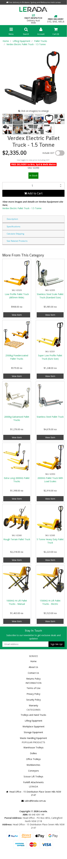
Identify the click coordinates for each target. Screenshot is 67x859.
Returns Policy (33, 678)
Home (33, 661)
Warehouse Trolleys (33, 747)
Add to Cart (35, 193)
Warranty (33, 705)
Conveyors (33, 770)
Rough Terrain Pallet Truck (16, 539)
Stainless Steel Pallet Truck (50, 416)
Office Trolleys (33, 759)
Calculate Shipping (15, 233)
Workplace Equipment (33, 726)
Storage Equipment (33, 732)
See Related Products (17, 241)
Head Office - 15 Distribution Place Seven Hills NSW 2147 (35, 793)
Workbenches (33, 764)
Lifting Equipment (33, 720)
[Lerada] (33, 10)
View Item (17, 314)
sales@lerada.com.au (35, 800)
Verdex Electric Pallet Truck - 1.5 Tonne (22, 208)
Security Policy (33, 699)
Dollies (33, 753)
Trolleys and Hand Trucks (33, 714)
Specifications (13, 226)
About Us (33, 667)
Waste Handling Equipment (33, 738)
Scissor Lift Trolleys (33, 776)
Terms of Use (33, 688)
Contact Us (33, 672)
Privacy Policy (33, 693)
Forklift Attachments (33, 782)
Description (12, 219)
